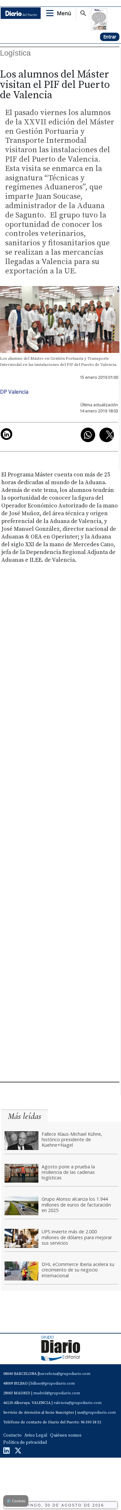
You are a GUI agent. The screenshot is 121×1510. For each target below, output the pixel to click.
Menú (64, 13)
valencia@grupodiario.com (78, 1402)
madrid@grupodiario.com (56, 1393)
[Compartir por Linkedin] (6, 434)
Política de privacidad (25, 1442)
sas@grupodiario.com (96, 1412)
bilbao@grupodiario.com (53, 1383)
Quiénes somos (66, 1435)
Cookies (15, 1500)
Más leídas (24, 1116)
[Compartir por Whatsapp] (88, 435)
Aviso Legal (35, 1435)
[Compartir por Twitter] (106, 435)
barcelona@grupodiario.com (64, 1373)
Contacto (12, 1435)
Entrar (109, 37)
